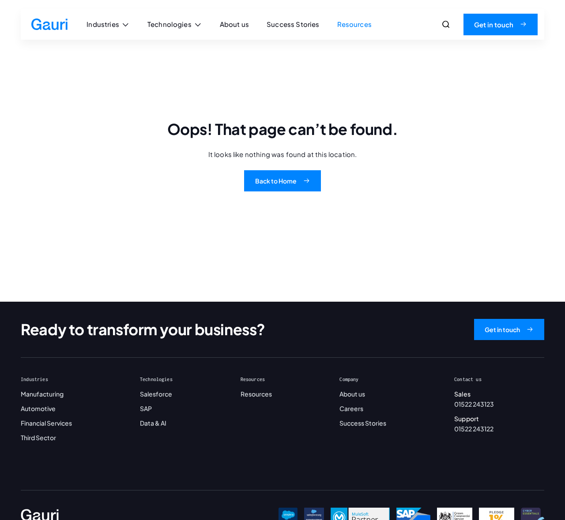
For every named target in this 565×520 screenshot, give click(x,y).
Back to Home (276, 181)
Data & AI (153, 423)
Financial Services (46, 423)
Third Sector (38, 437)
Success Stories (362, 423)
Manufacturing (42, 394)
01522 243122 (473, 429)
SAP (146, 408)
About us (352, 394)
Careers (351, 408)
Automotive (38, 408)
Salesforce (156, 394)
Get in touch (493, 24)
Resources (256, 394)
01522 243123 (474, 404)
